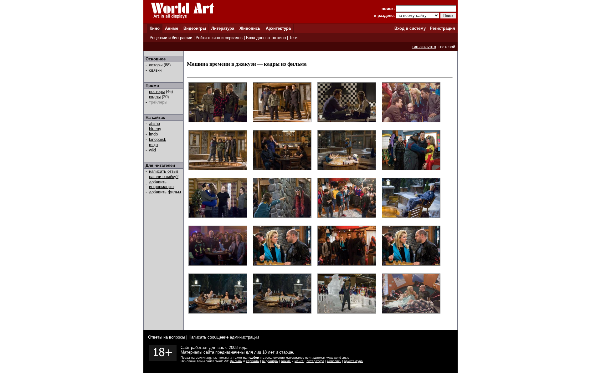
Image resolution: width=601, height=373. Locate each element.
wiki (152, 150)
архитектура (353, 361)
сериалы (252, 361)
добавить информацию (161, 184)
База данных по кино (266, 37)
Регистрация (442, 28)
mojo (153, 144)
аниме (286, 361)
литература (315, 361)
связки (155, 70)
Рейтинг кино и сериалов (219, 37)
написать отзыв (163, 171)
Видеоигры (194, 28)
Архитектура (278, 28)
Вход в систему (410, 28)
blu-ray (155, 128)
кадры (155, 97)
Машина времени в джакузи (221, 64)
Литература (222, 28)
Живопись (249, 28)
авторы (155, 65)
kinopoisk (157, 139)
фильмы (236, 361)
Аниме (171, 28)
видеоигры (270, 361)
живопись (334, 361)
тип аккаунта (424, 46)
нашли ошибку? (163, 176)
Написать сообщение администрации (223, 337)
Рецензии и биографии (171, 37)
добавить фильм (165, 192)
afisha (154, 123)
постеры (157, 91)
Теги (293, 37)
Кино (155, 28)
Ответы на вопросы (166, 337)
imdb (153, 134)
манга (299, 361)
